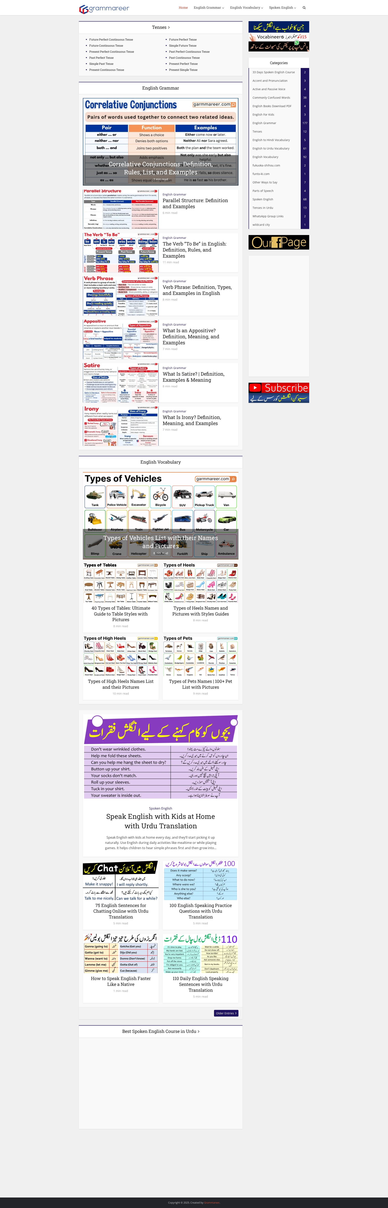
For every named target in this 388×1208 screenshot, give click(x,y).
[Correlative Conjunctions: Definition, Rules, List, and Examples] (160, 141)
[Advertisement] (279, 316)
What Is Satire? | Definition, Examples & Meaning (194, 377)
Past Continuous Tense (184, 58)
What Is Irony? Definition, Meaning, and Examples (192, 420)
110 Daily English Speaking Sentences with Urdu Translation (200, 984)
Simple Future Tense (182, 45)
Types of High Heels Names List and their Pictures (121, 684)
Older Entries (225, 1013)
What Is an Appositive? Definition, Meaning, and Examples (191, 336)
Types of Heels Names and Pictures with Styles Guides (200, 611)
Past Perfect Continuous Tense (189, 51)
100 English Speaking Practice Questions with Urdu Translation (201, 911)
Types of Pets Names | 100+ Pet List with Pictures (200, 684)
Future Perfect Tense (183, 39)
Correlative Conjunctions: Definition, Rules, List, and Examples (161, 168)
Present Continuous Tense (106, 70)
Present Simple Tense (183, 70)
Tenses (159, 27)
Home (183, 7)
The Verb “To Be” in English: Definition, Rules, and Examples (195, 249)
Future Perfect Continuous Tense (111, 39)
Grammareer (211, 1202)
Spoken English (281, 7)
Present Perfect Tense (183, 64)
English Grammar (207, 7)
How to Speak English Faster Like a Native (121, 981)
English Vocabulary (245, 7)
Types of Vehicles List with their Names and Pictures (160, 542)
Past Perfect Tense (101, 58)
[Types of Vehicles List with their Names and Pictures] (160, 515)
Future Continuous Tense (106, 45)
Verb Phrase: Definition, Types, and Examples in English (197, 290)
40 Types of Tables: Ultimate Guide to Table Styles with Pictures (121, 613)
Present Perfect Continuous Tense (111, 51)
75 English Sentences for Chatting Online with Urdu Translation (120, 911)
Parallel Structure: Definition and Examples (195, 203)
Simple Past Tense (101, 64)
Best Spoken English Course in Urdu (159, 1031)
